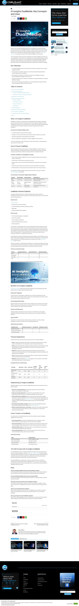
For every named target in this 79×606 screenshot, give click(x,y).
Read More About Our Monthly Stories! (59, 30)
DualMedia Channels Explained (18, 96)
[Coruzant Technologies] (11, 3)
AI (11, 8)
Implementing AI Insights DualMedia (19, 109)
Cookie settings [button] (70, 603)
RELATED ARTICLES (14, 538)
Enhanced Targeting (17, 99)
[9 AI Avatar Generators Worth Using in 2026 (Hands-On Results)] (42, 545)
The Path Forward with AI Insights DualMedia (20, 113)
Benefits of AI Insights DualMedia (18, 98)
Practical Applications (16, 107)
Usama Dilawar (14, 16)
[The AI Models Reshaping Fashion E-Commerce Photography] (29, 545)
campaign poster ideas (34, 405)
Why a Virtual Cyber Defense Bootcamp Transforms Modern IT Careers (41, 524)
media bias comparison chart (33, 453)
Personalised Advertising (18, 101)
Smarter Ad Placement (17, 103)
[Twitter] (74, 0)
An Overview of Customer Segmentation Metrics (22, 94)
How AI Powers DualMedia (17, 91)
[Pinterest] (23, 19)
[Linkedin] (75, 0)
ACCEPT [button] (75, 603)
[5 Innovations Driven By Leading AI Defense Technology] (17, 545)
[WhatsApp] (26, 19)
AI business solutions (29, 399)
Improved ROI (15, 105)
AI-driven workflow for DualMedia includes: (21, 92)
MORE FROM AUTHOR (23, 538)
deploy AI (27, 358)
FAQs (13, 115)
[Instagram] (76, 0)
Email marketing (15, 202)
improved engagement (15, 171)
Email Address (14, 506)
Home (12, 7)
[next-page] (13, 553)
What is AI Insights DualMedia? (18, 89)
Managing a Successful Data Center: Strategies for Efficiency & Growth (19, 524)
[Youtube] (77, 0)
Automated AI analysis (15, 288)
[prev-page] (11, 553)
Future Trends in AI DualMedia (17, 111)
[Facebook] (18, 19)
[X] (21, 19)
